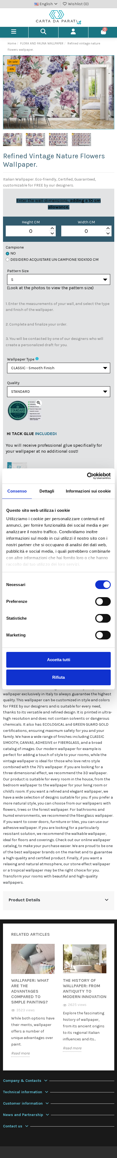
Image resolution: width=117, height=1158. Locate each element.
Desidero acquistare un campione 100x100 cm (54, 259)
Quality (13, 383)
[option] (33, 1004)
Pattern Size (18, 271)
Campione (15, 247)
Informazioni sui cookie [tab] (88, 491)
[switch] (103, 601)
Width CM (86, 222)
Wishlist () (78, 4)
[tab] (58, 900)
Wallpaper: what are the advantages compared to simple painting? (30, 991)
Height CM (31, 222)
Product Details (24, 900)
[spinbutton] (31, 231)
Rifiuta (58, 677)
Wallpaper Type (20, 359)
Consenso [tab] (17, 491)
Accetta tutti (58, 659)
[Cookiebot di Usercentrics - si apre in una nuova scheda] (87, 476)
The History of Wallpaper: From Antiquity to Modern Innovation (84, 988)
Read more (20, 1053)
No (13, 253)
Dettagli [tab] (46, 491)
